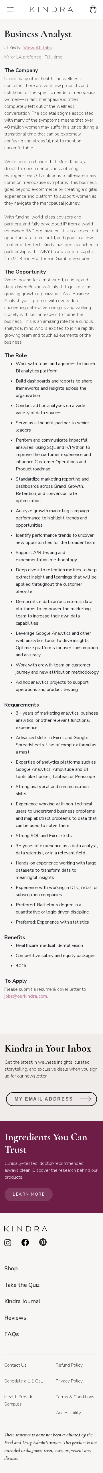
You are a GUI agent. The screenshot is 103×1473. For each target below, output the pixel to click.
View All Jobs (37, 48)
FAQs (11, 1334)
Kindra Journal (22, 1301)
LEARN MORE (29, 1194)
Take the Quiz (21, 1285)
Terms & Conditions (75, 1397)
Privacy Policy (69, 1381)
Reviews (15, 1318)
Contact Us (15, 1365)
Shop (11, 1268)
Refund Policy (69, 1365)
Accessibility (68, 1413)
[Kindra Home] (51, 9)
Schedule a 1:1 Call (23, 1381)
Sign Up (86, 1101)
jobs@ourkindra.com (25, 996)
